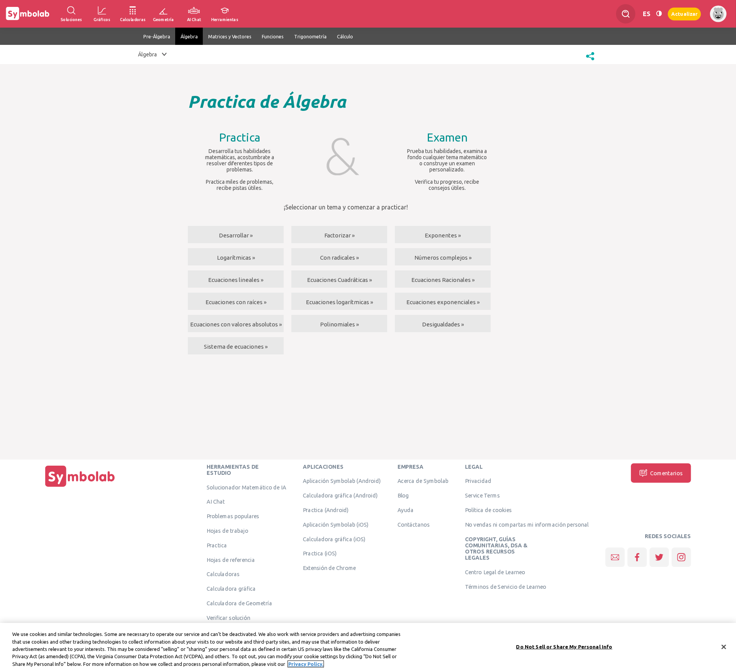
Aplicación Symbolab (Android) (342, 481)
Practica (217, 545)
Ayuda (406, 510)
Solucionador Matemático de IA (246, 487)
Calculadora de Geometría (239, 603)
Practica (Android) (326, 510)
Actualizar (684, 13)
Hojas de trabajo (227, 530)
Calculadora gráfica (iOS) (334, 539)
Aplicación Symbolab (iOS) (336, 524)
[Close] (723, 647)
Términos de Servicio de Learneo (505, 586)
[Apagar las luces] (659, 14)
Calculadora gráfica (231, 588)
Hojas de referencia (231, 560)
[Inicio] (80, 487)
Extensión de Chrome (329, 568)
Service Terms (482, 495)
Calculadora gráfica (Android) (340, 495)
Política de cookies (488, 510)
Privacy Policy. (305, 664)
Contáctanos (414, 524)
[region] (368, 647)
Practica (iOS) (320, 553)
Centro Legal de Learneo (495, 572)
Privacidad (478, 481)
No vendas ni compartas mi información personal (527, 524)
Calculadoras (223, 574)
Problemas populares (233, 516)
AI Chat (216, 501)
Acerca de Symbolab (423, 481)
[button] (590, 61)
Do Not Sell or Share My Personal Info (564, 646)
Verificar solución (228, 617)
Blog (403, 495)
